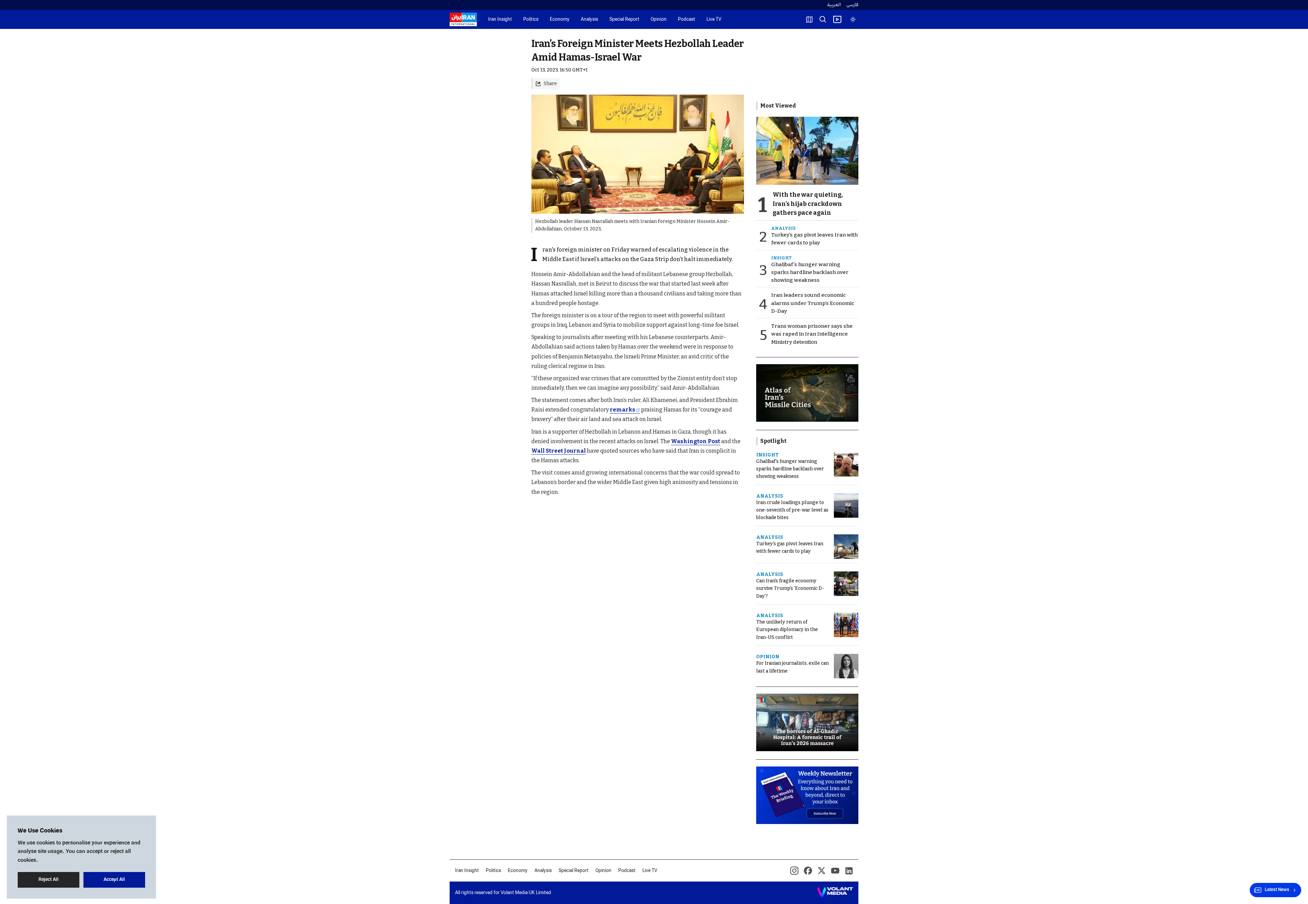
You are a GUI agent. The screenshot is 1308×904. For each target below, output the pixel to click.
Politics (531, 19)
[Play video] (837, 19)
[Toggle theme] (852, 19)
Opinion (659, 19)
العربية (834, 5)
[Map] (809, 19)
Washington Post (695, 441)
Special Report (624, 19)
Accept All (114, 879)
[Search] (823, 19)
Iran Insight (500, 19)
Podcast (686, 19)
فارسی (852, 5)
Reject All (48, 879)
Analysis (589, 19)
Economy (560, 19)
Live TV (713, 19)
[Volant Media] (835, 893)
